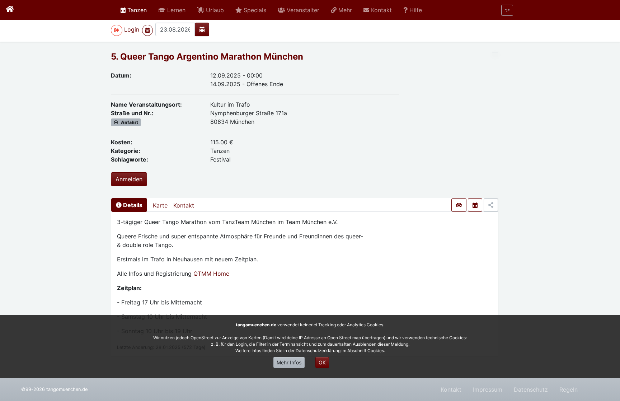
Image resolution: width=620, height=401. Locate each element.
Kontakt (183, 205)
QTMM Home (211, 273)
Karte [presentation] (160, 205)
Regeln (568, 389)
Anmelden (129, 179)
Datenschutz (531, 389)
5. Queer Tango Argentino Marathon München (207, 56)
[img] (202, 29)
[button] (171, 10)
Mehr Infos (289, 362)
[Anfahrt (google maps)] (458, 205)
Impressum (487, 389)
